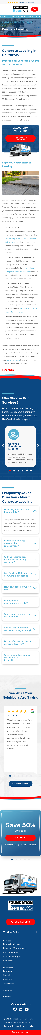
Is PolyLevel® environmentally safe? (16, 601)
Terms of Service (11, 1026)
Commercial (8, 960)
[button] (10, 470)
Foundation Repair (11, 944)
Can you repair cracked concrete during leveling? (17, 629)
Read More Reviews (20, 784)
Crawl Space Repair (12, 956)
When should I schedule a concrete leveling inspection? (17, 657)
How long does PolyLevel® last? (18, 588)
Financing (7, 971)
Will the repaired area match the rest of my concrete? (15, 559)
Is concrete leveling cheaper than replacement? (14, 543)
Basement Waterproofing (14, 948)
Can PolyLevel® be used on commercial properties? (18, 574)
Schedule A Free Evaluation (20, 138)
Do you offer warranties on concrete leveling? (18, 642)
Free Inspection (20, 1032)
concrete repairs (13, 360)
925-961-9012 (20, 131)
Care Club (7, 979)
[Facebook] (15, 1010)
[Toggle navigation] (6, 9)
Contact (7, 996)
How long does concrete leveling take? (16, 510)
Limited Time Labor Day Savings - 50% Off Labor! (20, 16)
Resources (8, 968)
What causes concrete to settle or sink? (17, 615)
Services (7, 941)
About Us (7, 990)
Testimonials (8, 983)
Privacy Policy (28, 1026)
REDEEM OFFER (20, 838)
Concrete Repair (10, 952)
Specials (6, 975)
